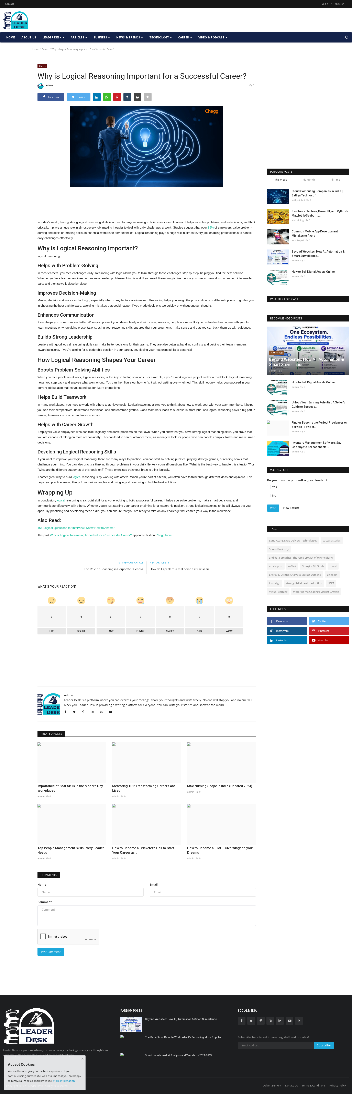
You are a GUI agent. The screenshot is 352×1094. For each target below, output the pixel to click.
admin (49, 85)
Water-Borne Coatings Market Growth (316, 592)
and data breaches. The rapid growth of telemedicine (301, 557)
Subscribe (324, 1045)
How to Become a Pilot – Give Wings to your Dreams (220, 850)
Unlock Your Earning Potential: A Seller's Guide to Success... (318, 404)
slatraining (298, 220)
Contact (9, 3)
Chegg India (164, 535)
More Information (64, 1081)
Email (154, 884)
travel (333, 566)
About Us (28, 37)
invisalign (274, 583)
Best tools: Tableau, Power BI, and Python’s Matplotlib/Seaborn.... (320, 213)
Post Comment (51, 952)
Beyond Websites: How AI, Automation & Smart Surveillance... (318, 253)
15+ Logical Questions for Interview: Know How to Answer (75, 528)
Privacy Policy (337, 1085)
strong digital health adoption (304, 583)
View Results (291, 508)
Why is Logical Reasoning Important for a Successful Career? (91, 535)
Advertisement (272, 1085)
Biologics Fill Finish (313, 566)
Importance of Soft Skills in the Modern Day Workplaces (70, 788)
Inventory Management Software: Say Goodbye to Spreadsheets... (316, 445)
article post (276, 566)
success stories (332, 540)
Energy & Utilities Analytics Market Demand (295, 574)
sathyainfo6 (298, 200)
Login (325, 3)
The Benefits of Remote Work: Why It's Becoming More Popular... (184, 1037)
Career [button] (184, 37)
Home (10, 37)
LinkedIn (332, 574)
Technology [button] (159, 37)
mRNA (292, 566)
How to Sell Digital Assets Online (313, 271)
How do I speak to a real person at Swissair (179, 569)
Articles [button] (78, 37)
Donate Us (291, 1085)
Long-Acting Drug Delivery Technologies (293, 540)
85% (210, 227)
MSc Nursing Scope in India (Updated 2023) (219, 786)
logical (77, 477)
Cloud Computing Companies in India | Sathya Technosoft (317, 193)
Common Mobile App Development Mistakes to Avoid (315, 233)
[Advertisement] (275, 20)
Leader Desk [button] (52, 37)
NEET (331, 583)
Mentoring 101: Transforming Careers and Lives (144, 788)
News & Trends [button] (128, 37)
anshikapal (298, 240)
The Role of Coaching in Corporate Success (113, 569)
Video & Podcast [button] (211, 37)
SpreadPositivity (279, 549)
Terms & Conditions (314, 1085)
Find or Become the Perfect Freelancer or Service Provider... (319, 424)
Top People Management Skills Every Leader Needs (70, 850)
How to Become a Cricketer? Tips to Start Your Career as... (143, 850)
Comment (44, 902)
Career (45, 49)
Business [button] (101, 37)
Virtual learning (278, 592)
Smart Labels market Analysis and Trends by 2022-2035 (178, 1055)
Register (339, 3)
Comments (49, 875)
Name (41, 884)
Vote (273, 508)
